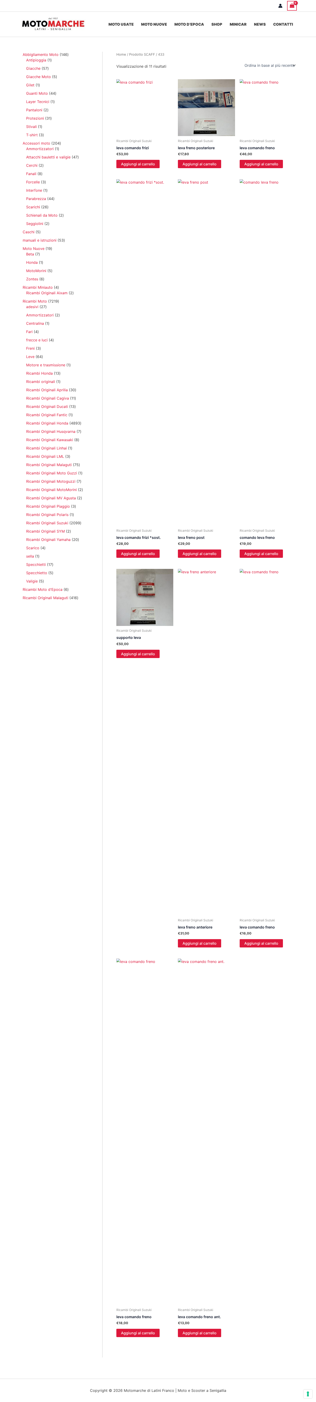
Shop (216, 24)
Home (121, 54)
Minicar (238, 24)
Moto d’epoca (189, 24)
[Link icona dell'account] (280, 6)
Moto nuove (154, 24)
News (260, 24)
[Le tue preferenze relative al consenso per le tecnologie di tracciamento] (308, 1394)
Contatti (283, 24)
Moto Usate (121, 24)
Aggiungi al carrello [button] (138, 164)
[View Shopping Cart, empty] (292, 5)
